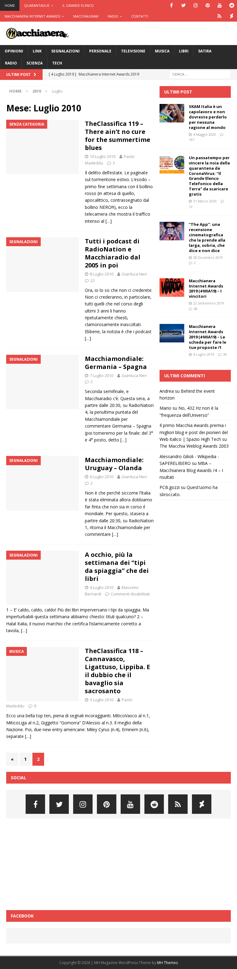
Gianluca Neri (134, 274)
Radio (113, 16)
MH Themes (167, 962)
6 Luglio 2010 (101, 476)
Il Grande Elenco (78, 5)
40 (196, 308)
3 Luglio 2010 (101, 699)
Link (37, 51)
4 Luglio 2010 (101, 587)
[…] (109, 221)
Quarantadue (36, 5)
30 (225, 354)
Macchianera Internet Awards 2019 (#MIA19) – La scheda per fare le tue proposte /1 (207, 337)
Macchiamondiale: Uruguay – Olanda (114, 464)
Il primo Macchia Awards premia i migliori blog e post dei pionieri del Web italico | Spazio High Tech (194, 432)
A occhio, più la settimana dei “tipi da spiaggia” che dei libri (117, 566)
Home (10, 5)
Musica (162, 51)
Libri (184, 51)
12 (191, 206)
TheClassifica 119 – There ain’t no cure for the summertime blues (117, 135)
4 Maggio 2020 (204, 134)
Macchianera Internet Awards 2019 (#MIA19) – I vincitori (206, 288)
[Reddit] (231, 5)
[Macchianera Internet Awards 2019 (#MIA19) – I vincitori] (172, 287)
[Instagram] (195, 5)
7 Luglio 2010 (101, 375)
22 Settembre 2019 (208, 303)
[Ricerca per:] (200, 74)
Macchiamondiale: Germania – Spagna (116, 362)
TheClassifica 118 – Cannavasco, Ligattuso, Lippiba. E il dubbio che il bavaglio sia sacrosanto (117, 671)
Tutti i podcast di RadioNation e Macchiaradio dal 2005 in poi (112, 253)
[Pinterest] (207, 5)
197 (191, 139)
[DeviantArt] (231, 16)
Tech (57, 63)
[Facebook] (171, 5)
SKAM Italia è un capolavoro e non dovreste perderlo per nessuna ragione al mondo (208, 117)
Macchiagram (85, 16)
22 (92, 280)
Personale (100, 51)
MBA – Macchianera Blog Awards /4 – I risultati (191, 470)
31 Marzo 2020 (205, 201)
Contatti (139, 16)
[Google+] (219, 16)
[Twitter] (183, 5)
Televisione (133, 51)
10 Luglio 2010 (102, 156)
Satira (204, 51)
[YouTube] (219, 5)
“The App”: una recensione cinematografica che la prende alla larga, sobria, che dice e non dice (207, 237)
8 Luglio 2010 (101, 274)
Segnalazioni (65, 51)
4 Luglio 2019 (203, 354)
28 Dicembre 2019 (208, 257)
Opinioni (14, 51)
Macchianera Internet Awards (32, 16)
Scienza (35, 63)
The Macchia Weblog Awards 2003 (194, 446)
